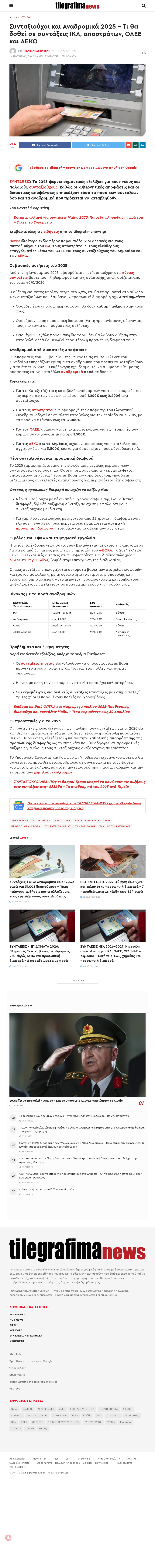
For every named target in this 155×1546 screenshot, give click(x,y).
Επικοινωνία (17, 1375)
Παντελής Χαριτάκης (36, 50)
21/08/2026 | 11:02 (20, 902)
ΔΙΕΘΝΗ (14, 1325)
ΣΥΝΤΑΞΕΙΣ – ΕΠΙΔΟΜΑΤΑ (25, 1335)
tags (55, 1458)
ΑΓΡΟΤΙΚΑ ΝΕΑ (46, 1409)
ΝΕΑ (13, 1422)
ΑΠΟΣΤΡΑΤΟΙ (41, 820)
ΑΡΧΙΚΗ (131, 1458)
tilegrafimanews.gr (35, 1473)
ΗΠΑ (98, 1415)
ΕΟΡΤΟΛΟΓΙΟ (60, 1415)
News (14, 241)
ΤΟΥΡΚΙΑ (16, 1429)
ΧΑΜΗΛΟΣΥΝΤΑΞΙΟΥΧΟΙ (114, 826)
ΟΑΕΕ (34, 429)
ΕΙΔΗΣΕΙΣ (16, 1415)
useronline (84, 1458)
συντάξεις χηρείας (37, 663)
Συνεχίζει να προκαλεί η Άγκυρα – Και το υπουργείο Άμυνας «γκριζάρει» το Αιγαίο (66, 1100)
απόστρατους (44, 410)
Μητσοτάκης (132, 1415)
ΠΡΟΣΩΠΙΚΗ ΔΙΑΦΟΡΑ (25, 826)
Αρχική (13, 17)
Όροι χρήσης (17, 1368)
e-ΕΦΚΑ (105, 550)
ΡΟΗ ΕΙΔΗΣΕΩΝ (18, 1467)
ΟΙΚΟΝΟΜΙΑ (16, 1341)
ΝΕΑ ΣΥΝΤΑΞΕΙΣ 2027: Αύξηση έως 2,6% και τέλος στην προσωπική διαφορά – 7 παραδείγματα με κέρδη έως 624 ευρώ (112, 886)
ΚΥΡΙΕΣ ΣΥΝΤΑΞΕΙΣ (87, 820)
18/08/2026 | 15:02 (91, 966)
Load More (77, 981)
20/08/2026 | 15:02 (91, 897)
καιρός (43, 1429)
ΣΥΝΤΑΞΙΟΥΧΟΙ (85, 826)
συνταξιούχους (43, 187)
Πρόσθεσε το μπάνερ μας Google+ (31, 1361)
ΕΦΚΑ (75, 1415)
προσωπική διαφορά (34, 528)
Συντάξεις (126, 1422)
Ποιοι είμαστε (124, 1463)
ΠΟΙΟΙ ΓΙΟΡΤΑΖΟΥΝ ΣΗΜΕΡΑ (64, 1422)
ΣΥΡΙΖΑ (111, 1422)
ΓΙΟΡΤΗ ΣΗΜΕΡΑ (109, 1409)
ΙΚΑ (47, 246)
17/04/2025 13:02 (66, 50)
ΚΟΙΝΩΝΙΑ (15, 1330)
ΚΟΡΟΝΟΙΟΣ (113, 1415)
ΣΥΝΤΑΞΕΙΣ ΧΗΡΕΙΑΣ (57, 826)
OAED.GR (28, 1409)
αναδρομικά (72, 372)
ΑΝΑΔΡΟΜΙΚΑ (20, 820)
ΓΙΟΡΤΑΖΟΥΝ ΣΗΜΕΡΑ (82, 1409)
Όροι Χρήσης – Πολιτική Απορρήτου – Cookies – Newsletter (72, 1463)
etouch (65, 1473)
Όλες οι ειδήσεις (19, 1463)
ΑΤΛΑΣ (15, 560)
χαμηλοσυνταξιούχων (53, 772)
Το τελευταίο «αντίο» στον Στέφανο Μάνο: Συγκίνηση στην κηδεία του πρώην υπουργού (74, 1116)
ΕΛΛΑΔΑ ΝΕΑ (35, 56)
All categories (17, 1458)
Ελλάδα (87, 1415)
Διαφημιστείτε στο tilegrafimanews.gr (33, 1382)
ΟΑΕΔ (24, 1422)
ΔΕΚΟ (22, 256)
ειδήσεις (51, 232)
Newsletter (39, 1458)
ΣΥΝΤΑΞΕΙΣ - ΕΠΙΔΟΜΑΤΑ (60, 56)
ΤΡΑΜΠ (30, 1429)
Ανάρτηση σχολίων (109, 1458)
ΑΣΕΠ (62, 1409)
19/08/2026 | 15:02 (20, 966)
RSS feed (14, 1388)
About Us (15, 1354)
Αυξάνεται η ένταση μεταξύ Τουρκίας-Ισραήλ (46, 1189)
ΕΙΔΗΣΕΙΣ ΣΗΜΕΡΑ (37, 1415)
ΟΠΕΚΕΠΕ (37, 1422)
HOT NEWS (26, 17)
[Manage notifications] (8, 1538)
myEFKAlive (38, 560)
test (68, 1458)
